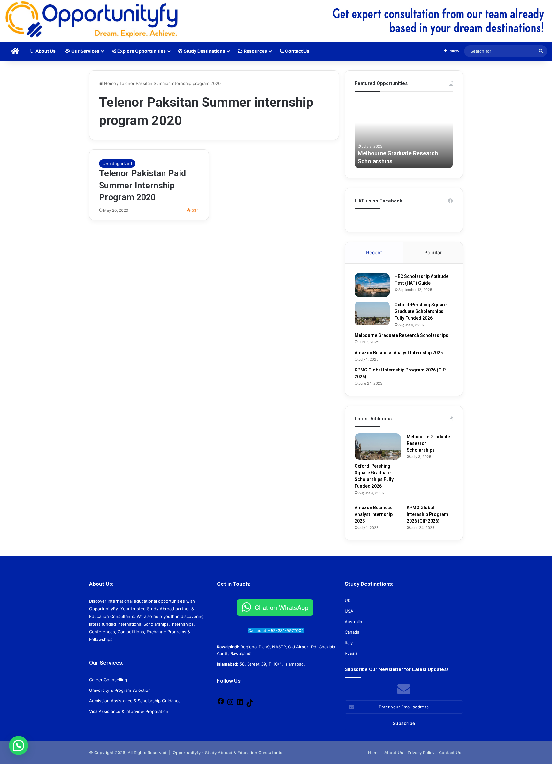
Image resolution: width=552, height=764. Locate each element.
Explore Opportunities (141, 51)
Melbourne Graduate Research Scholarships (401, 335)
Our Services (84, 51)
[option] (404, 133)
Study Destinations (204, 51)
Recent (374, 252)
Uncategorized (117, 163)
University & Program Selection (120, 690)
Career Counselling (108, 679)
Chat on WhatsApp (281, 607)
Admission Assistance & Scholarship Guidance (135, 700)
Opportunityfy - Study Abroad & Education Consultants (227, 752)
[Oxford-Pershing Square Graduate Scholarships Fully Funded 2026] (372, 313)
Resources (255, 51)
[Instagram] (230, 704)
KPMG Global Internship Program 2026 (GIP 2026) (427, 514)
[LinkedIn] (240, 704)
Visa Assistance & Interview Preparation (128, 711)
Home (109, 83)
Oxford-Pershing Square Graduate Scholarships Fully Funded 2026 (421, 311)
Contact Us (296, 51)
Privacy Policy (421, 752)
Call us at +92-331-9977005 (276, 630)
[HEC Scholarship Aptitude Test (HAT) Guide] (372, 285)
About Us (45, 51)
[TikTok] (250, 705)
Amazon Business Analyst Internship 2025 (399, 352)
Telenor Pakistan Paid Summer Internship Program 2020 (142, 185)
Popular (433, 252)
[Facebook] (221, 703)
